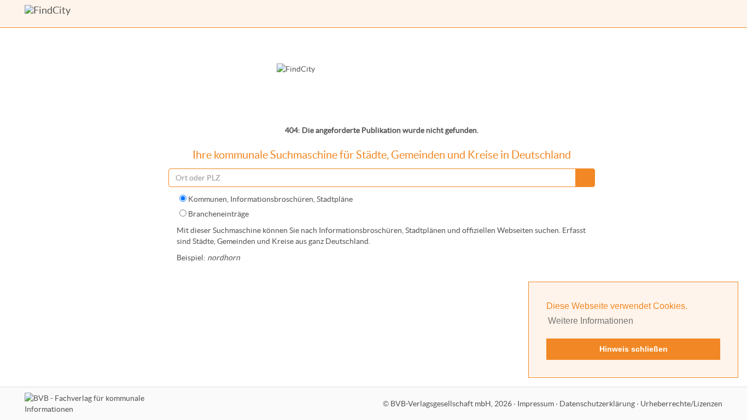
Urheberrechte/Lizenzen (681, 403)
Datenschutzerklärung (597, 403)
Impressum (535, 403)
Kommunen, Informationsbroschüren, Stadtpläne (269, 199)
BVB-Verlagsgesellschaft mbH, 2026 (451, 403)
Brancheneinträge (217, 213)
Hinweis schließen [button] (633, 349)
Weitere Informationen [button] (590, 320)
